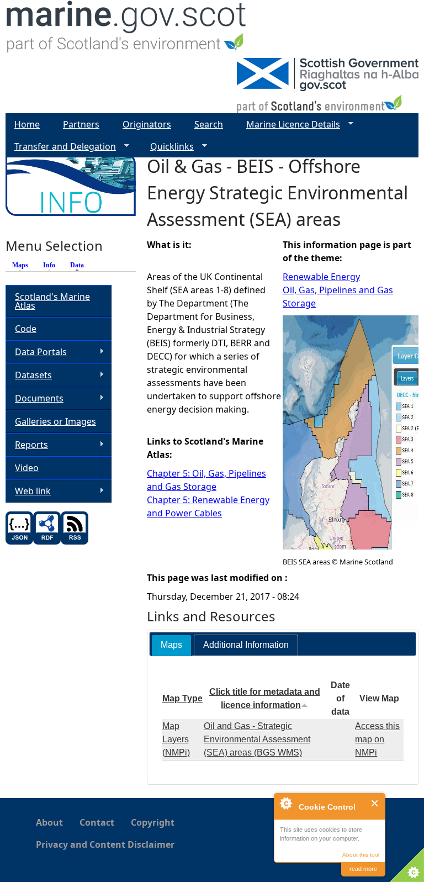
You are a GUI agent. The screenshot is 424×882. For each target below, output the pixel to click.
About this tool (360, 855)
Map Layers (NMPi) (176, 739)
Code (25, 329)
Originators (147, 124)
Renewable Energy (321, 277)
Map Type (182, 698)
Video (27, 468)
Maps (20, 265)
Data (79, 265)
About (49, 822)
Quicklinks (167, 146)
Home (27, 124)
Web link (28, 491)
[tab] (171, 645)
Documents (34, 398)
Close (375, 803)
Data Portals (36, 352)
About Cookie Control (285, 803)
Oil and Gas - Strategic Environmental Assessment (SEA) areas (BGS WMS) (257, 739)
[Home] (127, 29)
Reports (27, 445)
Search (208, 124)
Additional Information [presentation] (246, 644)
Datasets (29, 375)
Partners (81, 124)
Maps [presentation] (171, 644)
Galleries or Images (55, 421)
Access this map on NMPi (377, 739)
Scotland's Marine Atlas (52, 301)
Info (49, 265)
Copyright (152, 822)
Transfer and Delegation (61, 146)
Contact (97, 822)
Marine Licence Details (288, 124)
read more (363, 868)
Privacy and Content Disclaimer (105, 844)
